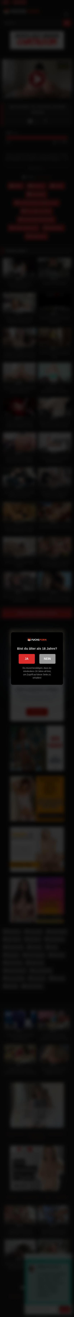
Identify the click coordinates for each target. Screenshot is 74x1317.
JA (27, 658)
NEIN (47, 658)
